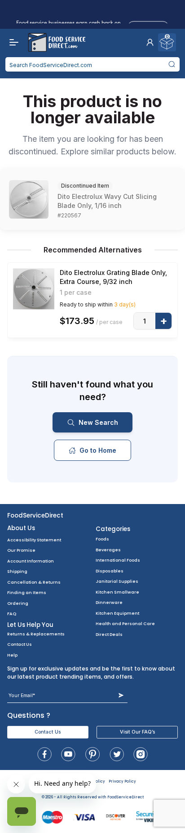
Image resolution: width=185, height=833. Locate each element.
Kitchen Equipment (117, 613)
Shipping (17, 571)
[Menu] (11, 42)
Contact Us (19, 644)
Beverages (108, 550)
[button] (149, 42)
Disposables (109, 571)
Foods (102, 539)
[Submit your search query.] (171, 64)
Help (12, 655)
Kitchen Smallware (117, 592)
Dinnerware (109, 602)
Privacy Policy (122, 781)
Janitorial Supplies (117, 581)
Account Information (30, 561)
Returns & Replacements (36, 634)
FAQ (11, 614)
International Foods (118, 560)
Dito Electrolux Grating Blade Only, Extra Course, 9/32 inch (113, 277)
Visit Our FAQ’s (137, 732)
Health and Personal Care (125, 623)
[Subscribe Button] (121, 695)
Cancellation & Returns (34, 582)
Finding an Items (26, 592)
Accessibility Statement (34, 540)
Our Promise (21, 550)
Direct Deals (109, 634)
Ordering (17, 603)
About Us (21, 528)
